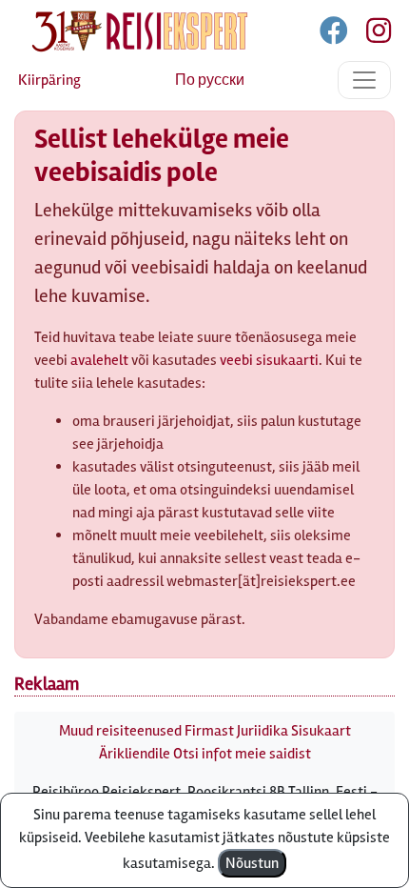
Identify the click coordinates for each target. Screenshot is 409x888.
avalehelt (99, 360)
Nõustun (252, 863)
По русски (209, 80)
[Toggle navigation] (364, 80)
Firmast (209, 730)
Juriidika (262, 730)
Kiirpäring (49, 80)
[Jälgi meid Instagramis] (371, 34)
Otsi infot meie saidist (242, 753)
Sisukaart (321, 730)
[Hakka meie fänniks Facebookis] (335, 34)
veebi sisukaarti (269, 360)
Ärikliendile (134, 753)
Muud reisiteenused (120, 730)
